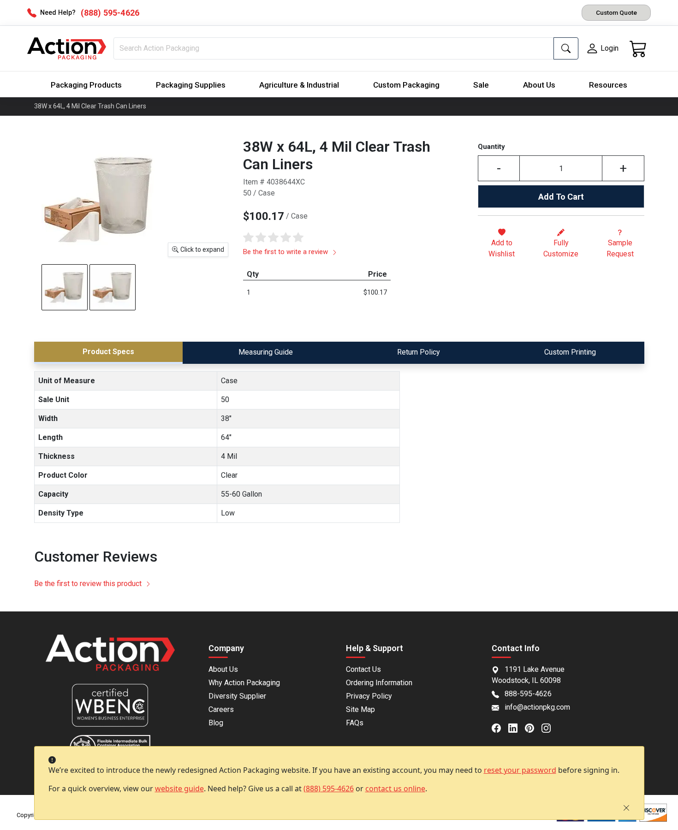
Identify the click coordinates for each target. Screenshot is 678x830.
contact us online (395, 788)
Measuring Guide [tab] (265, 352)
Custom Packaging (406, 84)
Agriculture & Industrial (299, 84)
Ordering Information (379, 682)
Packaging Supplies (191, 84)
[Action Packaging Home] (110, 659)
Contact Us (363, 669)
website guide (179, 788)
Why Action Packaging (244, 682)
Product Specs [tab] (108, 351)
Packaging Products (86, 84)
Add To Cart (561, 197)
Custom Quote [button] (616, 12)
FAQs (354, 722)
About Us (539, 84)
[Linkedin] (516, 727)
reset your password (520, 770)
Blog (215, 722)
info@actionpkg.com (537, 707)
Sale (481, 84)
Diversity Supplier (237, 696)
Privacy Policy (369, 696)
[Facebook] (500, 727)
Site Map (360, 709)
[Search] (565, 48)
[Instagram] (549, 727)
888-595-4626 (528, 693)
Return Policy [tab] (418, 352)
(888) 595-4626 (328, 788)
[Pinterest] (533, 727)
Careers (221, 709)
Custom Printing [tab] (570, 352)
